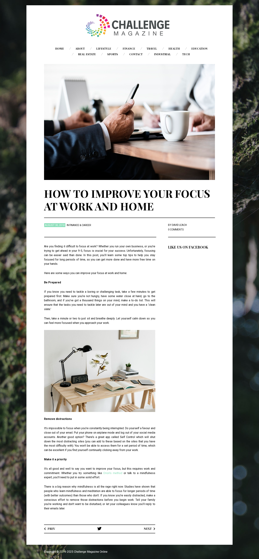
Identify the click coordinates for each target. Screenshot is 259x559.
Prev (51, 529)
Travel (152, 48)
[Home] (129, 25)
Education (199, 48)
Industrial (162, 54)
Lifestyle (103, 48)
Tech (186, 54)
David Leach (179, 225)
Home (59, 48)
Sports (112, 54)
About (80, 48)
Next (148, 529)
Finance (129, 48)
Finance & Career (80, 225)
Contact (136, 54)
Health (174, 48)
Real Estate (87, 54)
